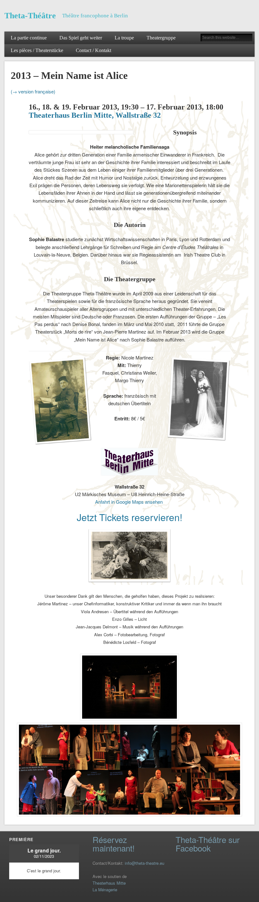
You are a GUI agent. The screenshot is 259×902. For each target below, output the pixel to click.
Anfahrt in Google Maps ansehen (129, 501)
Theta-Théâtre (30, 15)
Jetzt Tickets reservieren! (129, 517)
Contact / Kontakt (93, 50)
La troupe (124, 38)
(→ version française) (33, 91)
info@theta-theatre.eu (144, 863)
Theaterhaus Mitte (109, 883)
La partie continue (29, 38)
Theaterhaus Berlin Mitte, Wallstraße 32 (95, 115)
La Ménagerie (105, 890)
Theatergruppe (161, 38)
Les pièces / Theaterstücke (37, 50)
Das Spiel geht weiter (80, 38)
